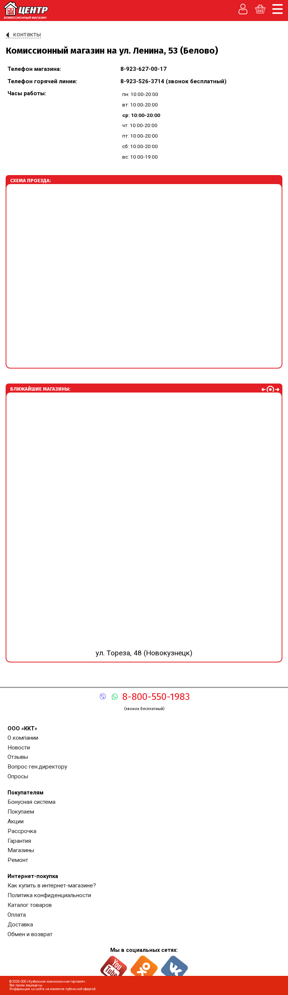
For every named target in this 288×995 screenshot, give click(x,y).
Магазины (21, 850)
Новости (19, 747)
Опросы (18, 776)
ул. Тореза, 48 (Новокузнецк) (144, 522)
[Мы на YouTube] (113, 966)
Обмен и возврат (30, 934)
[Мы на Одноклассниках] (144, 966)
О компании (23, 737)
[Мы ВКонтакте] (174, 966)
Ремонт (18, 860)
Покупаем (21, 811)
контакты (27, 34)
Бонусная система (32, 802)
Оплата (17, 914)
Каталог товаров (30, 905)
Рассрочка (22, 831)
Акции (16, 821)
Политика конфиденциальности (49, 895)
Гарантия (19, 841)
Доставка (20, 924)
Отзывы (18, 757)
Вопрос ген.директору (37, 766)
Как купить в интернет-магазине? (52, 885)
